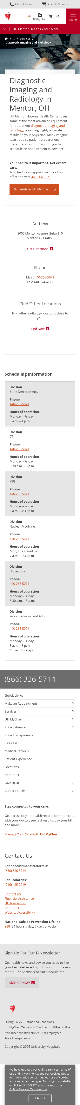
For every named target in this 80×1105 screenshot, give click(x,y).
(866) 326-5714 (30, 679)
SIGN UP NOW (19, 983)
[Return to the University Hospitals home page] (8, 16)
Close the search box (63, 16)
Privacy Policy (29, 1073)
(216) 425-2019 (15, 884)
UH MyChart (40, 17)
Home (6, 39)
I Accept (40, 1098)
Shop (50, 16)
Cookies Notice (59, 1073)
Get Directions (37, 249)
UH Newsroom (15, 903)
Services (25, 38)
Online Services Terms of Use (28, 1089)
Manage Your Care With (32, 834)
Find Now (37, 329)
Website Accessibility (20, 912)
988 (7, 926)
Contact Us (13, 894)
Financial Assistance (19, 898)
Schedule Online (56, 4)
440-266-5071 (41, 177)
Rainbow (29, 16)
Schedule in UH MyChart (32, 189)
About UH (12, 908)
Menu (73, 19)
